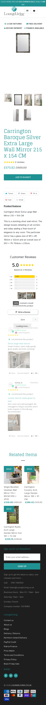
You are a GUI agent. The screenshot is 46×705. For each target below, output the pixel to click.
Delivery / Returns (12, 633)
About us (8, 624)
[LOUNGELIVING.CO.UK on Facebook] (6, 676)
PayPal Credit (10, 642)
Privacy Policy (10, 659)
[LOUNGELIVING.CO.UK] (14, 12)
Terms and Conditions (14, 655)
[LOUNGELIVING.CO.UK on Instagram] (11, 676)
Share (23, 193)
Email (21, 200)
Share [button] (13, 373)
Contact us (9, 620)
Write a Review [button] (24, 312)
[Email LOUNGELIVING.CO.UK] (16, 676)
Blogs (6, 629)
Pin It (35, 193)
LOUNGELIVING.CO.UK (21, 685)
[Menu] (27, 11)
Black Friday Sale (11, 664)
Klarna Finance (10, 646)
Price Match (9, 651)
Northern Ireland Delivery (15, 637)
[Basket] (34, 11)
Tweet (10, 193)
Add (9, 200)
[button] (32, 373)
